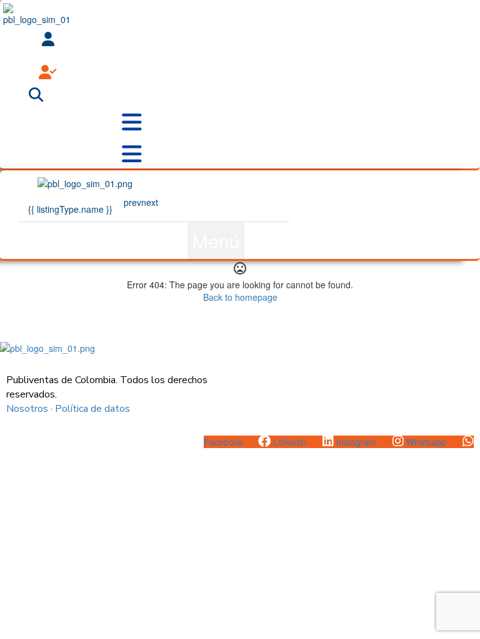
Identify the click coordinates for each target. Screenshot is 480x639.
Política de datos (92, 409)
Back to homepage (240, 297)
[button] (216, 241)
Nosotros (27, 409)
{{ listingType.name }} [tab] (70, 209)
